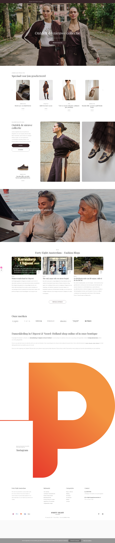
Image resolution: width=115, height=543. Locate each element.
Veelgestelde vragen (48, 503)
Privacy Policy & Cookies (49, 499)
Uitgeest (18, 223)
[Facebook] (98, 514)
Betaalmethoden (47, 497)
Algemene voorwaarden (49, 501)
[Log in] (96, 6)
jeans (94, 343)
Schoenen (52, 10)
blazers (97, 343)
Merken (68, 10)
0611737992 (88, 491)
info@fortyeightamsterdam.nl (93, 497)
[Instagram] (102, 514)
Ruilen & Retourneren (48, 495)
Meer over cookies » (87, 540)
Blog (81, 10)
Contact (75, 10)
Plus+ (69, 517)
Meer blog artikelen (57, 301)
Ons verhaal (46, 491)
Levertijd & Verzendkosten (49, 493)
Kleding (45, 10)
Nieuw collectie (37, 10)
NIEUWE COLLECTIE (57, 42)
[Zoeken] (99, 6)
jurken (86, 343)
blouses (90, 343)
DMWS (65, 517)
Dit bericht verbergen (74, 540)
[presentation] (12, 90)
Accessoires (60, 10)
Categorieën (70, 488)
